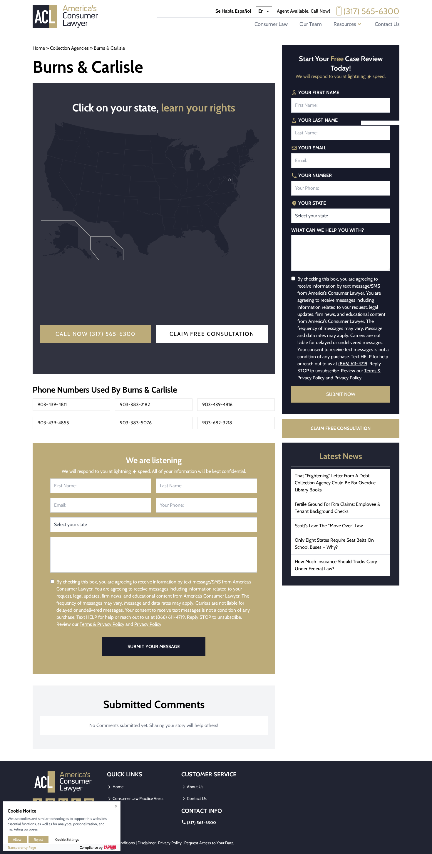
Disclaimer (146, 842)
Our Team (310, 24)
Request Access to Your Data (209, 842)
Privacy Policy (147, 624)
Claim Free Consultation (212, 334)
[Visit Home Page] (67, 16)
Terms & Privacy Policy (102, 624)
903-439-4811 (52, 404)
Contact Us (387, 24)
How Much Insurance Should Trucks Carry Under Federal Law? (336, 565)
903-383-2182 (135, 404)
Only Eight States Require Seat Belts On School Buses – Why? (334, 543)
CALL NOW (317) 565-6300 (95, 334)
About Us (194, 786)
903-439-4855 (53, 423)
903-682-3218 (217, 423)
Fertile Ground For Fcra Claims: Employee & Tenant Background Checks (337, 507)
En (261, 11)
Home (39, 48)
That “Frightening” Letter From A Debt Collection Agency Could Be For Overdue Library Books (335, 483)
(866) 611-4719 (170, 617)
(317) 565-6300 (371, 11)
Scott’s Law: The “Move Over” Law (329, 525)
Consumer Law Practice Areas (137, 798)
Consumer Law (271, 24)
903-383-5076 (136, 423)
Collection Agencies (69, 48)
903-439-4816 (217, 404)
